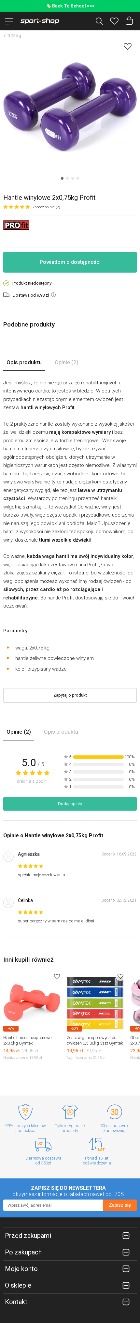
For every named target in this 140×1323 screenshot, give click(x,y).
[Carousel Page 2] (67, 178)
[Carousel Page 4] (78, 178)
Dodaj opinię (70, 803)
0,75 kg (14, 35)
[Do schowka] (57, 976)
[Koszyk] (129, 21)
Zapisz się (120, 1205)
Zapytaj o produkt (70, 695)
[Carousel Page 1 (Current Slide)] (62, 178)
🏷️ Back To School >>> (70, 5)
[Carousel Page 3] (72, 178)
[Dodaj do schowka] (127, 46)
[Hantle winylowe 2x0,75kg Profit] (70, 107)
